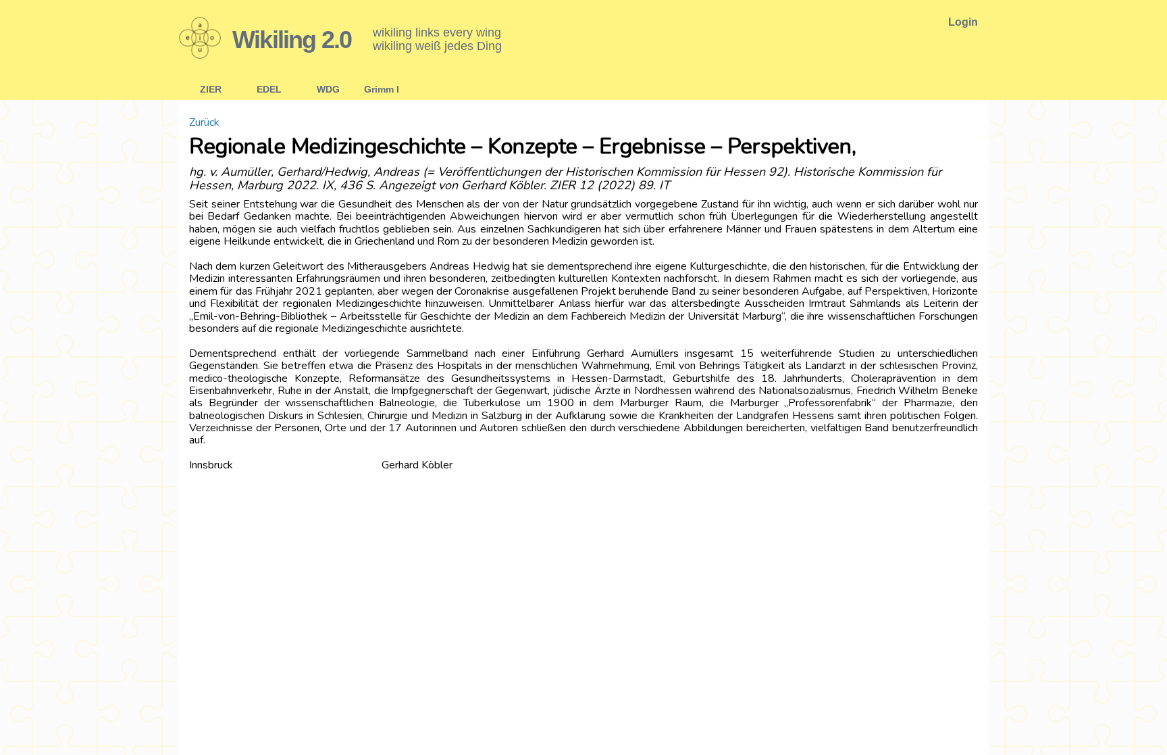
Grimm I (381, 89)
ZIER (211, 89)
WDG (328, 89)
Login (963, 22)
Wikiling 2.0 (291, 39)
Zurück (204, 122)
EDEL (269, 89)
